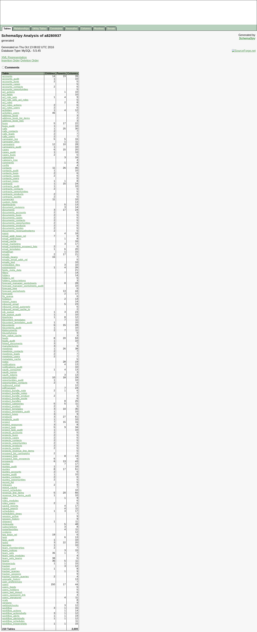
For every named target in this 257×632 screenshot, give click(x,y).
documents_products (14, 225)
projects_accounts (12, 432)
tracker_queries (11, 571)
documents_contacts (13, 220)
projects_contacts (12, 440)
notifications (8, 364)
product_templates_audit (16, 411)
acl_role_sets (9, 97)
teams (5, 561)
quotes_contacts (11, 477)
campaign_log (10, 139)
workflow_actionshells (14, 613)
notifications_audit (12, 367)
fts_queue (7, 296)
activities (7, 110)
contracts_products (12, 194)
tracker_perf (9, 568)
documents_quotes (12, 228)
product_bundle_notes (14, 393)
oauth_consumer (11, 369)
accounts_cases (11, 84)
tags (4, 537)
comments (8, 162)
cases (5, 149)
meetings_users (11, 356)
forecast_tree (9, 288)
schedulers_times (12, 513)
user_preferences (12, 581)
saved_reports (10, 506)
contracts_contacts (12, 189)
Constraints (56, 28)
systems (6, 532)
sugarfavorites (10, 529)
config (5, 165)
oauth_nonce (9, 372)
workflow (7, 608)
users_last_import (12, 592)
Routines (99, 28)
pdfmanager (9, 388)
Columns (86, 28)
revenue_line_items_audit (16, 495)
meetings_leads (11, 354)
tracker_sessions (11, 574)
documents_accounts (14, 212)
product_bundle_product (15, 395)
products (7, 416)
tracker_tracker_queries (15, 576)
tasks (5, 542)
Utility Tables (40, 28)
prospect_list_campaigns (16, 453)
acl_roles (7, 102)
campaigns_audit (11, 147)
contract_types (10, 181)
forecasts (7, 293)
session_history (10, 519)
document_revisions (13, 207)
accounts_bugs (10, 81)
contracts (7, 183)
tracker (6, 566)
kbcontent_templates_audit (17, 322)
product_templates (12, 409)
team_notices (9, 550)
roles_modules (10, 500)
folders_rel (8, 278)
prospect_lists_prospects (16, 458)
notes (5, 361)
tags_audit (8, 540)
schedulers (8, 511)
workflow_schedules (13, 621)
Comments (12, 67)
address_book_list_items (16, 118)
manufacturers (10, 346)
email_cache (9, 241)
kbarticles (7, 317)
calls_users (8, 136)
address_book (10, 115)
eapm (5, 233)
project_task (9, 427)
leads (5, 338)
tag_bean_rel (9, 534)
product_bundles (11, 401)
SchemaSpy (247, 38)
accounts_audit (10, 79)
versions (7, 602)
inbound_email (10, 304)
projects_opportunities (14, 443)
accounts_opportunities (15, 89)
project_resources (12, 424)
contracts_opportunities (15, 191)
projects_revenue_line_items (18, 451)
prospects (7, 461)
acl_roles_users (11, 107)
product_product (11, 406)
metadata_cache (11, 359)
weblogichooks (10, 605)
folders (6, 275)
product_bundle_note (14, 390)
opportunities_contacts (14, 382)
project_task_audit (12, 430)
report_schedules (12, 490)
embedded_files (11, 265)
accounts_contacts (12, 86)
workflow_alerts (10, 616)
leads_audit (8, 340)
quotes (6, 469)
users (5, 584)
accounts (7, 76)
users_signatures (11, 597)
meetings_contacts (12, 351)
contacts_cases (10, 175)
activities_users (10, 113)
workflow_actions (11, 610)
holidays (6, 299)
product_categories (13, 403)
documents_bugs (11, 215)
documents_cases (12, 217)
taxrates (6, 545)
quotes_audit (9, 474)
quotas (6, 464)
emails (5, 254)
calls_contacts (10, 131)
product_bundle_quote (14, 398)
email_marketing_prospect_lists (19, 246)
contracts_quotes (11, 196)
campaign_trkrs (10, 141)
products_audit (10, 419)
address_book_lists (13, 120)
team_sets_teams (12, 558)
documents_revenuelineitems (18, 230)
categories (8, 157)
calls (4, 128)
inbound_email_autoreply (16, 306)
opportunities (9, 377)
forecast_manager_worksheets (19, 283)
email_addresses (11, 238)
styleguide (7, 524)
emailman (7, 251)
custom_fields (9, 202)
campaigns (8, 144)
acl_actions (8, 92)
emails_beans (10, 257)
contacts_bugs (10, 173)
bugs (5, 123)
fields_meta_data (11, 270)
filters (5, 272)
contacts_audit (10, 170)
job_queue (8, 312)
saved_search (10, 508)
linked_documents (12, 343)
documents (8, 210)
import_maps (9, 301)
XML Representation (14, 57)
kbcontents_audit (11, 327)
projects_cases (10, 437)
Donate (111, 28)
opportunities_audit (12, 380)
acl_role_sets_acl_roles (15, 99)
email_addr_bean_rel (14, 236)
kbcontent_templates (13, 320)
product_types (10, 414)
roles (5, 498)
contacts (7, 168)
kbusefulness (9, 333)
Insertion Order (10, 60)
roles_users (8, 503)
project (6, 422)
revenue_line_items (13, 492)
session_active (10, 516)
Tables (7, 28)
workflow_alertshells (13, 618)
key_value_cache (12, 335)
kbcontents (8, 325)
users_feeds (9, 587)
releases (7, 485)
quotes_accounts (11, 471)
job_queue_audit (11, 314)
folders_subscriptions (14, 280)
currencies (8, 199)
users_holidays (10, 589)
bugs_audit (8, 126)
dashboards (8, 204)
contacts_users (10, 178)
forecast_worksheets (13, 291)
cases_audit (9, 152)
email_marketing (11, 244)
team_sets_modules (13, 555)
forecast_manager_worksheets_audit (22, 285)
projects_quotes (11, 448)
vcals (5, 600)
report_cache (9, 487)
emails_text (8, 262)
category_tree (10, 160)
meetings (7, 348)
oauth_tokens (9, 375)
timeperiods (8, 563)
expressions (9, 267)
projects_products (12, 445)
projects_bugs (10, 435)
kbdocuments (9, 330)
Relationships (21, 28)
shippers (7, 521)
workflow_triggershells (14, 623)
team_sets (8, 553)
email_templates (11, 249)
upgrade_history (11, 579)
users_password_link (14, 595)
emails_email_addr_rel (14, 259)
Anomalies (71, 28)
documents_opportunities (16, 223)
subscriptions (9, 526)
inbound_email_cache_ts (16, 309)
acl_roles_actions (12, 105)
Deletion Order (29, 60)
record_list (8, 482)
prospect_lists (9, 456)
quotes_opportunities (14, 479)
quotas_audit (9, 466)
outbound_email (11, 385)
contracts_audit (10, 186)
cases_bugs (9, 155)
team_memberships (13, 547)
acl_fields (7, 94)
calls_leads (8, 134)
